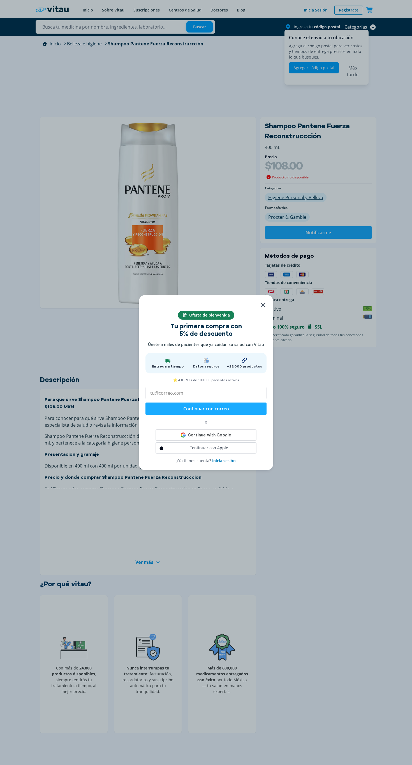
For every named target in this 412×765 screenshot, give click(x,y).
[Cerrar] (263, 305)
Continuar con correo (206, 409)
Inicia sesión (224, 460)
